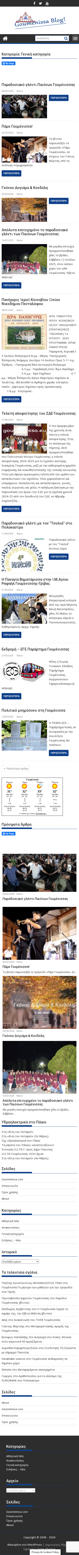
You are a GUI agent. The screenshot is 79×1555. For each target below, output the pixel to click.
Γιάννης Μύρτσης (13, 1326)
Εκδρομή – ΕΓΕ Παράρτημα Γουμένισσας (35, 649)
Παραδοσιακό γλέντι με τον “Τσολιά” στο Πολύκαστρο (37, 525)
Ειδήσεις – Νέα (11, 1240)
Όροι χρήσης (10, 1192)
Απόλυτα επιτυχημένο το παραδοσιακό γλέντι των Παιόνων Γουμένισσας (35, 232)
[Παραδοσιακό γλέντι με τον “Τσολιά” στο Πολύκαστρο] (24, 539)
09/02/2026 (8, 893)
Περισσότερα (59, 97)
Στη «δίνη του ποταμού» (17, 1132)
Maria (20, 91)
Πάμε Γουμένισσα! (17, 126)
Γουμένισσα (32, 779)
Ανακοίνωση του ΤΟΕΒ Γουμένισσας (37, 1320)
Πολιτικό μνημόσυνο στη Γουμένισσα (33, 710)
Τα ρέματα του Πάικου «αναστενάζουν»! (28, 1145)
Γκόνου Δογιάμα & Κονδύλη (25, 187)
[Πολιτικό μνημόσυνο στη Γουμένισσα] (24, 723)
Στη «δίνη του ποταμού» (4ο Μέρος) (25, 1158)
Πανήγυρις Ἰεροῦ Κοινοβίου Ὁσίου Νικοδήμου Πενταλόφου (31, 302)
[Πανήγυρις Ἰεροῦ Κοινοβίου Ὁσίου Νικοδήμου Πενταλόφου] (24, 316)
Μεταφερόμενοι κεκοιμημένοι (36, 1369)
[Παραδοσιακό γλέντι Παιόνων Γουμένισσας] (24, 97)
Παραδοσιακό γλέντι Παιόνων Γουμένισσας (38, 84)
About (5, 1198)
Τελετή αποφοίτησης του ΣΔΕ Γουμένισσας (39, 413)
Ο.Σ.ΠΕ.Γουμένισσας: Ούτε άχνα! (22, 1154)
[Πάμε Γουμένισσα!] (24, 138)
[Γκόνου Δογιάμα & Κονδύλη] (24, 200)
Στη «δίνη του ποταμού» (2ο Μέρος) (25, 1136)
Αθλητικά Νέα (10, 1221)
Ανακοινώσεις (10, 1227)
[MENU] (75, 38)
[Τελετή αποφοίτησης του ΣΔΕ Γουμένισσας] (24, 426)
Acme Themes (46, 1549)
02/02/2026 (8, 961)
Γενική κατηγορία (13, 1234)
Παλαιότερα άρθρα (17, 768)
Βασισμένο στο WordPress (24, 1544)
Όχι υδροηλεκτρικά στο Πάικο (21, 1140)
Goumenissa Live (12, 1179)
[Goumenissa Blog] (5, 38)
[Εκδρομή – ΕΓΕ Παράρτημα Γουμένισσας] (24, 661)
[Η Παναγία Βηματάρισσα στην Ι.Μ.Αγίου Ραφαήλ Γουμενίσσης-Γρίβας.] (24, 596)
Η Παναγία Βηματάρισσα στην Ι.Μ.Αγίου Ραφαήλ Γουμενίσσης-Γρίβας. (35, 581)
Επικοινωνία (10, 1186)
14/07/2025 (8, 1095)
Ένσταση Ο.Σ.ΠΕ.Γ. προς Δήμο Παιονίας (27, 1149)
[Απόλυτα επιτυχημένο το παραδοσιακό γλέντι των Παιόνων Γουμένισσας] (24, 246)
